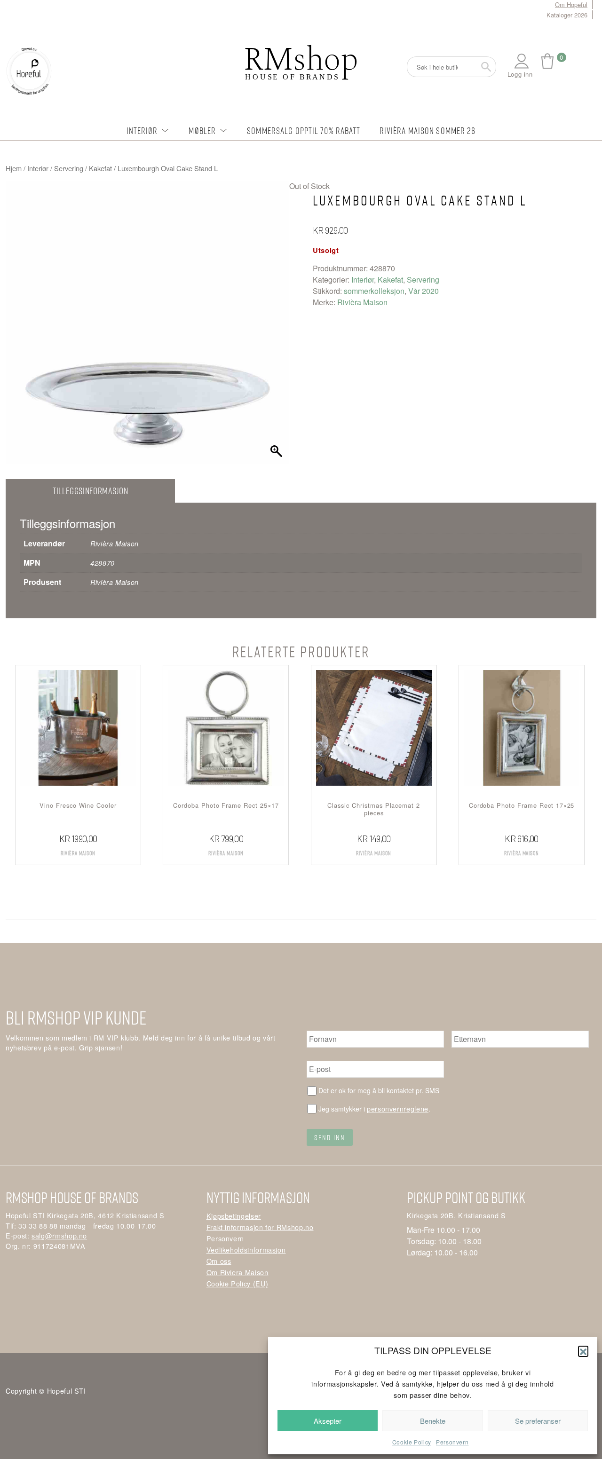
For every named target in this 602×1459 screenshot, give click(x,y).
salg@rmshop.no (59, 1235)
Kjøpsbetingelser (233, 1216)
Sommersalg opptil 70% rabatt (303, 130)
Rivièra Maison (362, 302)
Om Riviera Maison (237, 1272)
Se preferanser (538, 1421)
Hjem (14, 168)
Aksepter (327, 1421)
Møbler (202, 130)
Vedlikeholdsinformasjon (246, 1249)
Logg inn (520, 74)
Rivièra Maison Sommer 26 (428, 130)
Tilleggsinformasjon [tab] (90, 490)
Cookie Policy (411, 1442)
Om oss (218, 1261)
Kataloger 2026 (567, 14)
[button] (583, 1351)
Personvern (452, 1442)
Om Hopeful (571, 4)
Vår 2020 (423, 290)
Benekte (432, 1421)
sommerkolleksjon (374, 290)
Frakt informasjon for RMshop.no (260, 1227)
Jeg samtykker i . (374, 1108)
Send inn (329, 1137)
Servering (68, 168)
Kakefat (100, 168)
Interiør (142, 130)
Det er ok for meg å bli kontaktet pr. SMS (378, 1090)
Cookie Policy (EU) (237, 1283)
